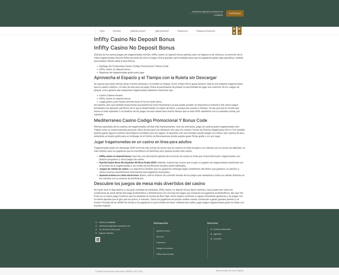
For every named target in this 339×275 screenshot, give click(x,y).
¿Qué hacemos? (162, 31)
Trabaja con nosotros (205, 31)
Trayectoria (182, 31)
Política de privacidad (164, 254)
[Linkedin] (234, 29)
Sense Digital (238, 270)
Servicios (117, 31)
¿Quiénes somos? (138, 31)
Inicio (102, 31)
